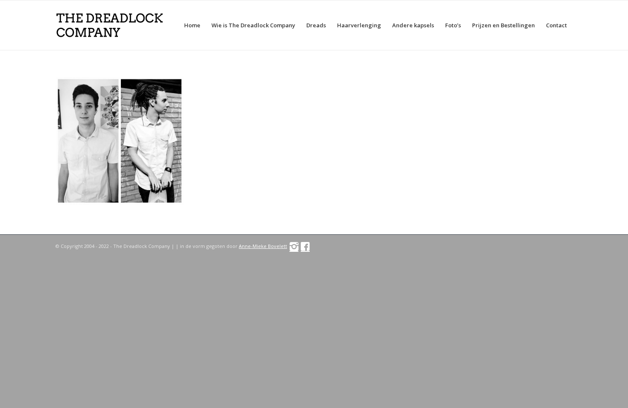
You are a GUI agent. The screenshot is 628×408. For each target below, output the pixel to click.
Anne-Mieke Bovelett (263, 246)
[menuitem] (192, 25)
